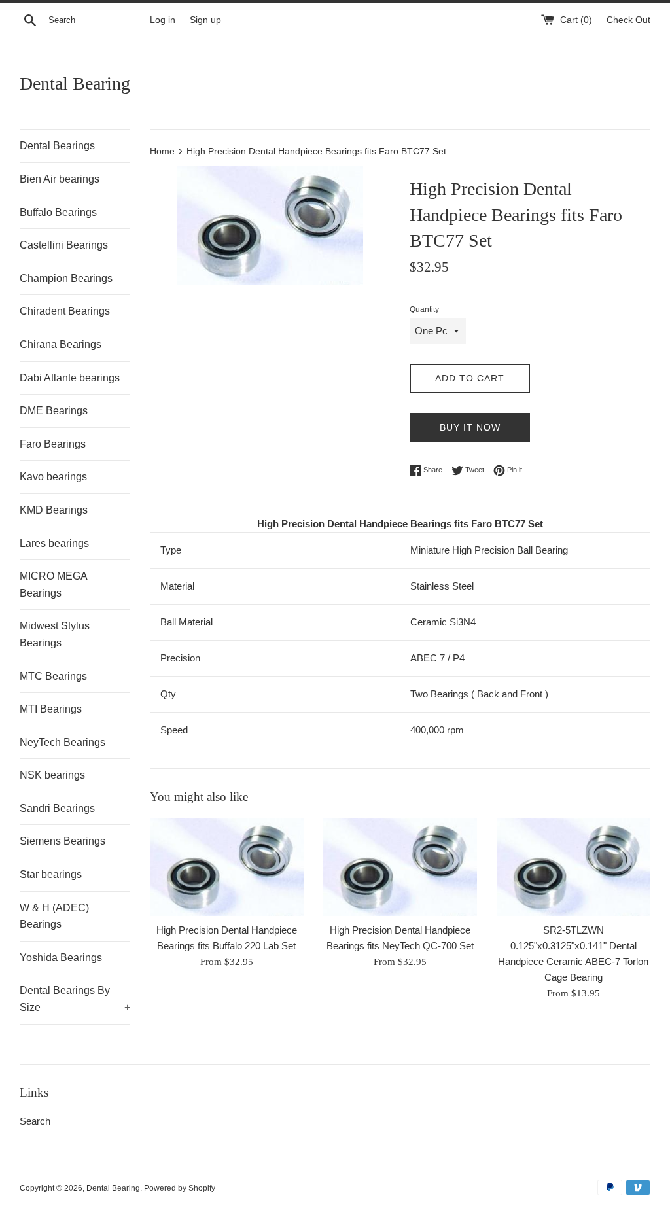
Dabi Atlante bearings (70, 377)
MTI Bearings (51, 708)
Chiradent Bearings (65, 311)
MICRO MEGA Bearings (53, 585)
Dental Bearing (75, 83)
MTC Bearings (53, 676)
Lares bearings (54, 543)
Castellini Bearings (64, 245)
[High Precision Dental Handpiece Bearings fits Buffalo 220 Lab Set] (227, 867)
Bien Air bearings (59, 179)
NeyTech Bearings (62, 742)
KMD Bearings (54, 510)
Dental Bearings (57, 145)
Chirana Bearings (60, 344)
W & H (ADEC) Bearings (54, 916)
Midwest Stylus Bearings (55, 634)
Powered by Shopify (179, 1188)
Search (35, 1121)
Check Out (628, 20)
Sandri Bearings (57, 808)
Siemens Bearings (62, 841)
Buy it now (470, 427)
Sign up (205, 20)
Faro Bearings (53, 443)
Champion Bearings (66, 278)
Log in (162, 20)
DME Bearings (54, 410)
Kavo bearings (53, 476)
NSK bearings (52, 775)
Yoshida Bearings (61, 957)
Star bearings (51, 874)
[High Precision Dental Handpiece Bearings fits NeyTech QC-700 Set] (400, 867)
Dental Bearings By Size (75, 999)
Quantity (424, 309)
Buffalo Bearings (58, 212)
